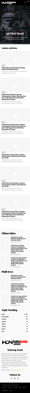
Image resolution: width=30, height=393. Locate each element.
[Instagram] (14, 378)
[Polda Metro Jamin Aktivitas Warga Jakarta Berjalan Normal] (15, 58)
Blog (3, 65)
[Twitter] (18, 378)
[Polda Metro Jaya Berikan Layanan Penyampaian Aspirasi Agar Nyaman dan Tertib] (15, 145)
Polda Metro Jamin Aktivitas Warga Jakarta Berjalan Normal (13, 68)
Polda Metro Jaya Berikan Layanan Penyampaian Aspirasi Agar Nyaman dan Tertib (14, 156)
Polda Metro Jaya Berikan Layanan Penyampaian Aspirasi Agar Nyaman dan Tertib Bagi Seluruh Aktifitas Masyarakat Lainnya (14, 127)
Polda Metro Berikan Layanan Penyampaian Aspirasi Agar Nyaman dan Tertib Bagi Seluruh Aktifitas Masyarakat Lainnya (14, 97)
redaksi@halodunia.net (17, 370)
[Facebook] (11, 378)
